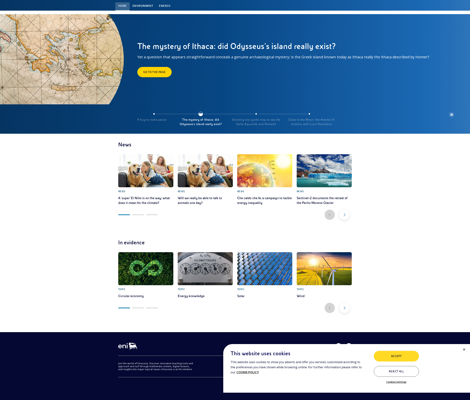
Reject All (396, 371)
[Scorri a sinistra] (330, 215)
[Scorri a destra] (344, 215)
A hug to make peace (151, 119)
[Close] (464, 350)
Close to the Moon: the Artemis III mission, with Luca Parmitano (311, 122)
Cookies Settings (396, 382)
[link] (145, 179)
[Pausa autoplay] (452, 115)
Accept (396, 356)
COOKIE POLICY (247, 372)
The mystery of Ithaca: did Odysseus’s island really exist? (201, 122)
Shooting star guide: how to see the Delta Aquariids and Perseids (256, 122)
